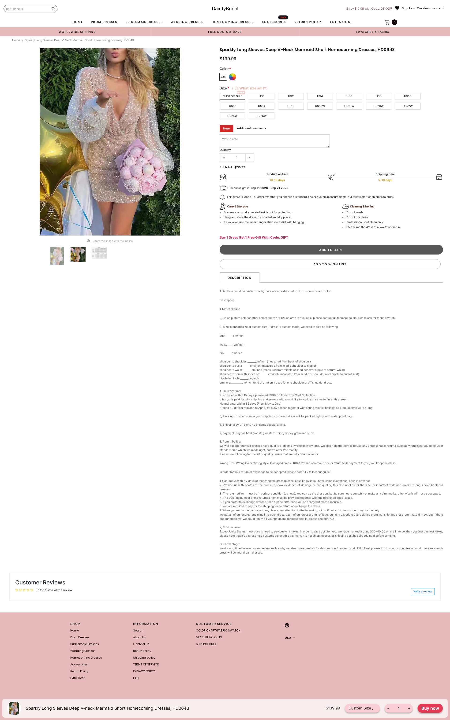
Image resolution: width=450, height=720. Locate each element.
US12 (232, 106)
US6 (349, 96)
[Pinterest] (287, 625)
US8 (379, 96)
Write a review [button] (422, 591)
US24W (232, 116)
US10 (407, 96)
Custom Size (232, 96)
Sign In (407, 8)
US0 (262, 96)
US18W (349, 106)
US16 (291, 106)
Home (16, 40)
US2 (291, 96)
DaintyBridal (225, 8)
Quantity (225, 149)
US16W (320, 106)
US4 (320, 96)
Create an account (430, 8)
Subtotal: (226, 167)
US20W (378, 106)
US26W (261, 116)
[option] (77, 31)
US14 (261, 106)
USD (288, 637)
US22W (408, 106)
